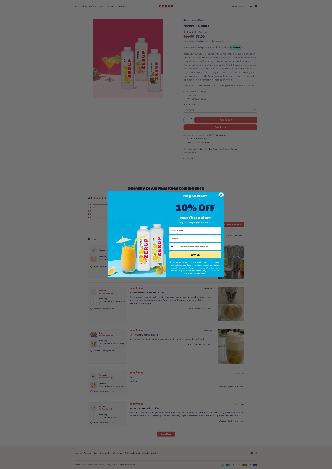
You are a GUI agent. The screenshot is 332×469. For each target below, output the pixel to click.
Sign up (195, 254)
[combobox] (174, 246)
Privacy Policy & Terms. (197, 274)
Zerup (189, 265)
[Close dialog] (221, 195)
